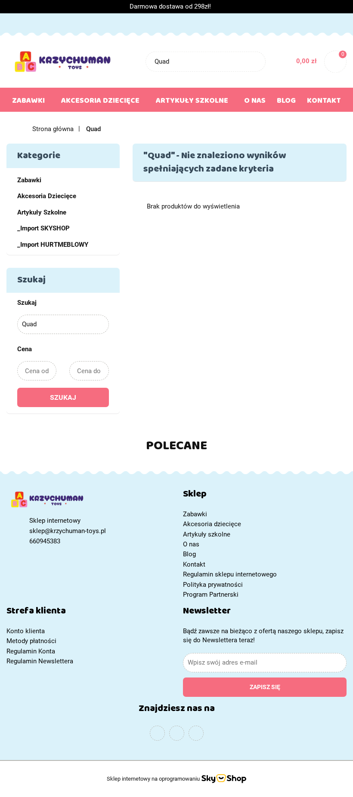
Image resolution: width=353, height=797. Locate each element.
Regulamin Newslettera (39, 661)
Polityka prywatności (213, 585)
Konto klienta (25, 631)
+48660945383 (14, 23)
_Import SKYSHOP (43, 228)
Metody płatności (31, 641)
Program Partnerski (210, 594)
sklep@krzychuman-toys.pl (67, 531)
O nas (255, 102)
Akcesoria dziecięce (101, 102)
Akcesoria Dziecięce (46, 196)
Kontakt (324, 102)
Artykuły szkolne (193, 102)
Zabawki (29, 102)
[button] (265, 496)
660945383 (44, 541)
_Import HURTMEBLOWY (52, 244)
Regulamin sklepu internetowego (230, 574)
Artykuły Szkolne (41, 212)
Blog (286, 102)
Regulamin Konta (30, 651)
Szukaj (63, 397)
